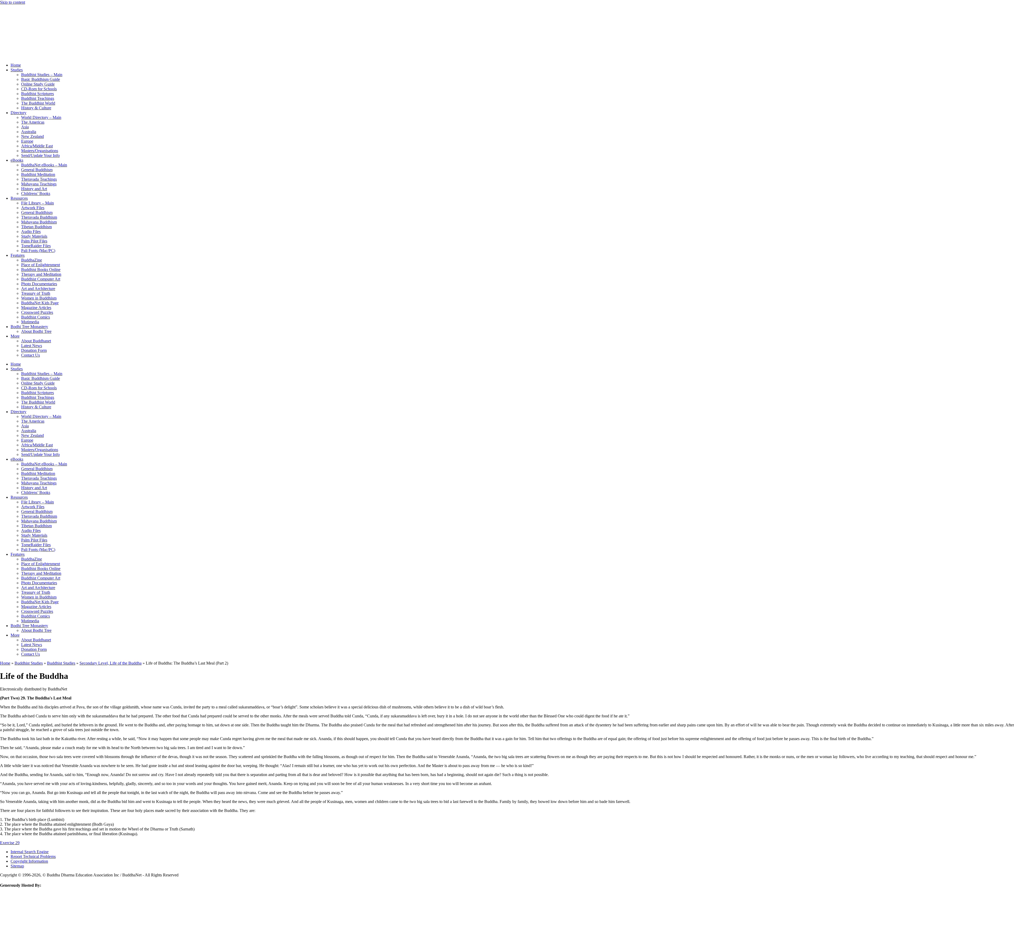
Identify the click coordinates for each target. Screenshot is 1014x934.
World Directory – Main (41, 117)
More (15, 336)
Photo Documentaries (39, 284)
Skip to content (12, 2)
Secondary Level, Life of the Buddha (110, 663)
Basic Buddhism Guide (40, 79)
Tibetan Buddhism (36, 227)
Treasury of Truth (35, 293)
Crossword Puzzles (37, 312)
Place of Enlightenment (40, 265)
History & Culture (36, 108)
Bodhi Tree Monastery (29, 326)
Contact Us (30, 355)
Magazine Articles (36, 307)
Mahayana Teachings (39, 184)
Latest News (31, 345)
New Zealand (32, 136)
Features (18, 255)
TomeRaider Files (36, 246)
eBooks (17, 160)
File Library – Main (37, 203)
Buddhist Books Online (40, 269)
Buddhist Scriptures (37, 93)
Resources (19, 198)
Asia (25, 127)
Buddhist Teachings (37, 98)
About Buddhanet (36, 341)
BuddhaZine (31, 260)
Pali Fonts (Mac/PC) (38, 250)
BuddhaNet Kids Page (40, 303)
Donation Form (34, 350)
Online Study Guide (38, 84)
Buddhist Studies (29, 663)
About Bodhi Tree (36, 331)
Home (16, 65)
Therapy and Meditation (41, 274)
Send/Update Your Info (40, 155)
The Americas (32, 122)
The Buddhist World (38, 103)
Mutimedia (30, 322)
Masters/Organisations (39, 150)
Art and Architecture (38, 288)
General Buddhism (37, 169)
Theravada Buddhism (39, 217)
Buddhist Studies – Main (41, 74)
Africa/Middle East (37, 146)
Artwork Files (32, 208)
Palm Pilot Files (34, 241)
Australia (28, 131)
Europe (27, 141)
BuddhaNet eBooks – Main (44, 165)
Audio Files (31, 231)
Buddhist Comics (35, 317)
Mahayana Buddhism (39, 222)
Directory (18, 112)
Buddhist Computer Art (40, 279)
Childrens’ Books (35, 193)
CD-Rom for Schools (39, 89)
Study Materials (34, 236)
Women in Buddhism (39, 298)
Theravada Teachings (39, 179)
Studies (17, 70)
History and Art (34, 188)
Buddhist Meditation (38, 174)
